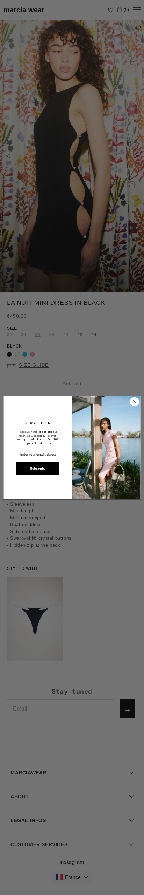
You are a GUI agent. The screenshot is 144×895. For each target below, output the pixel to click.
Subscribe (38, 468)
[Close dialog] (135, 402)
